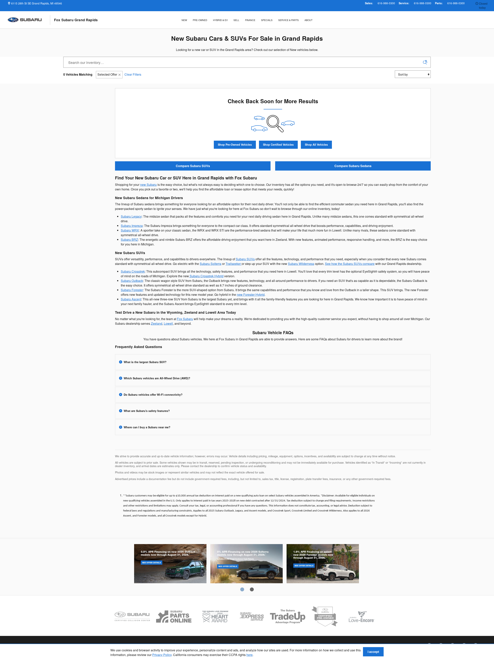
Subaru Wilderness (301, 263)
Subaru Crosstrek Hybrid (206, 276)
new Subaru (148, 184)
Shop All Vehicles (316, 144)
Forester (323, 564)
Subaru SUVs (245, 259)
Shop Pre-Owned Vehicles (235, 144)
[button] (273, 362)
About (308, 20)
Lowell (168, 323)
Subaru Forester (132, 290)
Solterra (246, 564)
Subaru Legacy (131, 216)
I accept (373, 651)
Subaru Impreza (132, 225)
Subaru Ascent (131, 299)
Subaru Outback (132, 280)
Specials (266, 20)
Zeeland (156, 323)
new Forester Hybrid (251, 294)
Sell (236, 20)
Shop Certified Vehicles (278, 144)
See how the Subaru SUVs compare (350, 263)
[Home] (29, 20)
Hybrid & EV (220, 20)
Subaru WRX (130, 230)
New (184, 20)
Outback (170, 564)
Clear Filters (132, 74)
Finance (250, 20)
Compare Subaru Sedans (352, 166)
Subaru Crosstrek (133, 271)
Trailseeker (234, 263)
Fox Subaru (185, 319)
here (249, 655)
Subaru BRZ (129, 239)
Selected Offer (107, 74)
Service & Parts (288, 20)
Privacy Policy (162, 655)
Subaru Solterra (210, 263)
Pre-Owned (200, 20)
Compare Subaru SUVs (193, 166)
